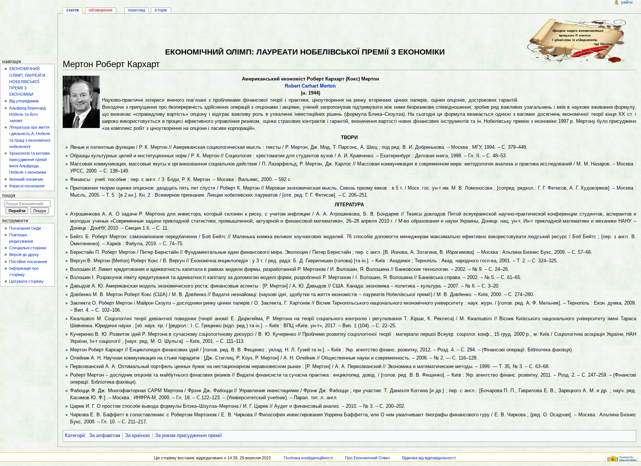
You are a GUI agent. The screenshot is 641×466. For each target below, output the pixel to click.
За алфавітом (104, 435)
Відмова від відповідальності (429, 458)
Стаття (72, 10)
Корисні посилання (27, 186)
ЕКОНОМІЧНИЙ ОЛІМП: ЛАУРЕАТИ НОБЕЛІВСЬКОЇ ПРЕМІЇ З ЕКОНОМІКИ (27, 81)
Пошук (8, 195)
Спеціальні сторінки (27, 248)
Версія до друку (24, 254)
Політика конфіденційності (308, 458)
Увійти (626, 2)
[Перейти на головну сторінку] (28, 29)
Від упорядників (24, 101)
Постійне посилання (28, 261)
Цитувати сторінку (26, 281)
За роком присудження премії (188, 435)
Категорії (75, 435)
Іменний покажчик (26, 179)
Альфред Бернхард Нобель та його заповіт (27, 114)
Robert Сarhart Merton (310, 86)
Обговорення (100, 10)
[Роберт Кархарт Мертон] (81, 101)
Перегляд (136, 10)
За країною (137, 435)
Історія (161, 10)
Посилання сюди (25, 228)
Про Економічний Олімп (367, 458)
